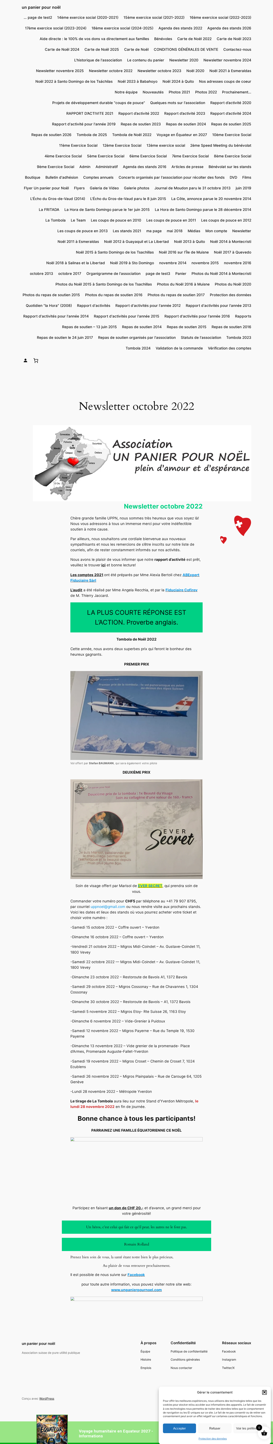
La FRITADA (49, 209)
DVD (233, 177)
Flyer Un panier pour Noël (46, 188)
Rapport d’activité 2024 (230, 113)
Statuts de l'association (201, 337)
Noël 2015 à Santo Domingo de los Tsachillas (115, 252)
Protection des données (213, 1438)
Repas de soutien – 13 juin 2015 (89, 327)
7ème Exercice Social (190, 156)
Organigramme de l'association (113, 273)
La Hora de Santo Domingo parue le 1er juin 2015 (107, 209)
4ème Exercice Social (63, 156)
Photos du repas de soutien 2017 (176, 295)
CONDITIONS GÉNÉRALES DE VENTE (186, 49)
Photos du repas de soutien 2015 (51, 295)
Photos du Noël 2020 (233, 284)
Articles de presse (187, 167)
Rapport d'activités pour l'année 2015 (126, 316)
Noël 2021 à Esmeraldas (230, 71)
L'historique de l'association (98, 60)
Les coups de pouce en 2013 (82, 231)
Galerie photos (136, 188)
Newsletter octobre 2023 (159, 71)
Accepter (179, 1428)
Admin (84, 167)
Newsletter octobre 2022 (110, 71)
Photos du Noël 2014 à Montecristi (221, 273)
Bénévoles (163, 39)
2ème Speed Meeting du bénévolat (220, 145)
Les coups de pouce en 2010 (116, 220)
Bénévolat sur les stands (230, 167)
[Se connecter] (25, 360)
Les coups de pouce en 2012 (226, 220)
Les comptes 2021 (86, 575)
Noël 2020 (195, 71)
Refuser (214, 1428)
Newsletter (241, 231)
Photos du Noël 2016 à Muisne (183, 284)
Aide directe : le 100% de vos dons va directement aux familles (94, 39)
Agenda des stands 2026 (229, 28)
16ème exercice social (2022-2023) (220, 17)
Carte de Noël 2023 (234, 39)
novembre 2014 (172, 263)
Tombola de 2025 (92, 135)
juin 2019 (243, 188)
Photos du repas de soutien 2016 (113, 295)
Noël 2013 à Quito (189, 241)
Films (246, 177)
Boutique (32, 177)
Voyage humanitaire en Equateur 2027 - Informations (116, 1433)
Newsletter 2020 (183, 60)
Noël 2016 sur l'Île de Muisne (184, 252)
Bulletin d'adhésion (61, 177)
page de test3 (158, 273)
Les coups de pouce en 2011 (171, 220)
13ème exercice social (166, 145)
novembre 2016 (237, 263)
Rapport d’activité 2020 (230, 103)
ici (103, 565)
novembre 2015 (205, 263)
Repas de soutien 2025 (231, 124)
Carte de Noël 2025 (101, 49)
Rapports (243, 316)
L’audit (76, 590)
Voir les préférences (250, 1428)
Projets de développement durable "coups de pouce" (98, 103)
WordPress (46, 1398)
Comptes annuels (98, 177)
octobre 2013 (41, 273)
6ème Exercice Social (148, 156)
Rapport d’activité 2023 (184, 113)
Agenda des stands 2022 (180, 28)
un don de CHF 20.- (126, 1208)
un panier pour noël (41, 7)
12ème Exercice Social (122, 145)
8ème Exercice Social (232, 156)
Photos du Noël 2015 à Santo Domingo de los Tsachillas (103, 284)
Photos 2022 (206, 92)
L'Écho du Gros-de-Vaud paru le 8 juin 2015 (128, 199)
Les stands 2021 (127, 231)
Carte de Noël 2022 (194, 39)
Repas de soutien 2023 (141, 124)
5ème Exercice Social (105, 156)
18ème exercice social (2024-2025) (122, 28)
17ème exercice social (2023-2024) (55, 28)
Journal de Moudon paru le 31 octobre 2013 (192, 188)
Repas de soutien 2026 (51, 135)
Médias (194, 231)
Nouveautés (153, 92)
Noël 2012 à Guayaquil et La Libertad (136, 241)
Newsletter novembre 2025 (60, 71)
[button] (264, 1392)
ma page (154, 231)
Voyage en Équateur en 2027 (182, 135)
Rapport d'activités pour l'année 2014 (56, 316)
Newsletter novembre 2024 (227, 60)
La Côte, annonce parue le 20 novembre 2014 (211, 199)
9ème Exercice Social (55, 167)
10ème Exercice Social (231, 135)
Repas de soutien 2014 (142, 327)
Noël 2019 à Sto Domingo (132, 263)
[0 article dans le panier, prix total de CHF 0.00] (35, 360)
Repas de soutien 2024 (186, 124)
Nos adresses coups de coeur (225, 81)
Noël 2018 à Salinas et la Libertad (75, 263)
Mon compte (216, 231)
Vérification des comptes (229, 348)
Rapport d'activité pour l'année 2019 (84, 124)
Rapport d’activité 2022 (138, 113)
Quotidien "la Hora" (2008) (49, 305)
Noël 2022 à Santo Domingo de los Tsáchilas (74, 81)
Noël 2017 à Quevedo (232, 252)
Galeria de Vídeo (104, 188)
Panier (180, 273)
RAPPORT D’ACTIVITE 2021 (89, 113)
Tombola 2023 (238, 337)
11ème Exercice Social (78, 145)
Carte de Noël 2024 (62, 49)
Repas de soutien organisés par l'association (137, 337)
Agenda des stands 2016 (144, 167)
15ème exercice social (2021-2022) (153, 17)
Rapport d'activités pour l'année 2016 (197, 316)
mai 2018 (175, 231)
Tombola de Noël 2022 (131, 135)
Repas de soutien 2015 (186, 327)
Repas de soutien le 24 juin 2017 (65, 337)
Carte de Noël (136, 49)
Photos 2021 (179, 92)
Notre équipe (126, 92)
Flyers (79, 188)
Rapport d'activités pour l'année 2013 (218, 305)
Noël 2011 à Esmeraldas (78, 241)
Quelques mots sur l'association (177, 103)
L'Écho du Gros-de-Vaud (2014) (57, 199)
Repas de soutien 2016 (231, 327)
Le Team (78, 220)
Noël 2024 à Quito (178, 81)
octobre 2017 (69, 273)
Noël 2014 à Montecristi (230, 241)
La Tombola (55, 220)
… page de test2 (38, 17)
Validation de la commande (179, 348)
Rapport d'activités (93, 305)
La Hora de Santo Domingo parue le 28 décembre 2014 (203, 209)
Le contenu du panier (145, 60)
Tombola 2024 (138, 348)
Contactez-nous (237, 49)
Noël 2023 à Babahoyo (137, 81)
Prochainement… (236, 92)
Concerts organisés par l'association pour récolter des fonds (172, 177)
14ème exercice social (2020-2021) (87, 17)
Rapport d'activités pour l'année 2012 (148, 305)
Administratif (107, 167)
